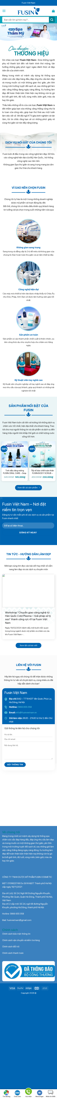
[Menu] (4, 10)
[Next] (53, 459)
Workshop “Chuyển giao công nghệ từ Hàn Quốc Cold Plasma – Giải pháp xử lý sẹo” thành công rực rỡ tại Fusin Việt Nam (28, 617)
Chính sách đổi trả (10, 946)
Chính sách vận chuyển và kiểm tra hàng (21, 940)
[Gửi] (52, 19)
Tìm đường (6, 1096)
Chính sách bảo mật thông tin (16, 934)
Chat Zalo (17, 1096)
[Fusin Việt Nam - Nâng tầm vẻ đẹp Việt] (29, 11)
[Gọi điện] (28, 1092)
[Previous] (3, 459)
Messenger (40, 1096)
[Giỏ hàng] (53, 11)
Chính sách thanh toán (13, 953)
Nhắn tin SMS (50, 1096)
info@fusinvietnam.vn (26, 712)
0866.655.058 (25, 707)
